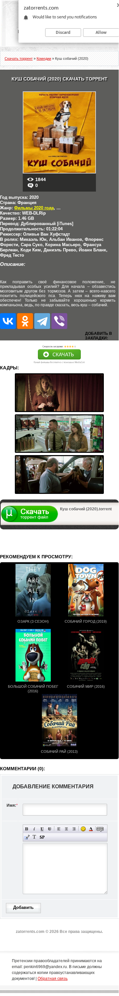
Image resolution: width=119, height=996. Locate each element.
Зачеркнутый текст (49, 829)
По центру (66, 829)
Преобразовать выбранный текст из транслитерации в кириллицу (34, 837)
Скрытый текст (100, 829)
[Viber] (59, 321)
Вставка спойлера (42, 837)
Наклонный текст (34, 829)
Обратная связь (53, 978)
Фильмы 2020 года (34, 207)
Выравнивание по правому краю (74, 829)
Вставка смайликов (83, 829)
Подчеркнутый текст (42, 829)
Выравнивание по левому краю (59, 829)
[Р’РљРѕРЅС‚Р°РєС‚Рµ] (8, 321)
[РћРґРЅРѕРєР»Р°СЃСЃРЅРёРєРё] (25, 321)
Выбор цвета (91, 829)
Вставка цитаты (27, 837)
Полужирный (27, 829)
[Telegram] (42, 321)
